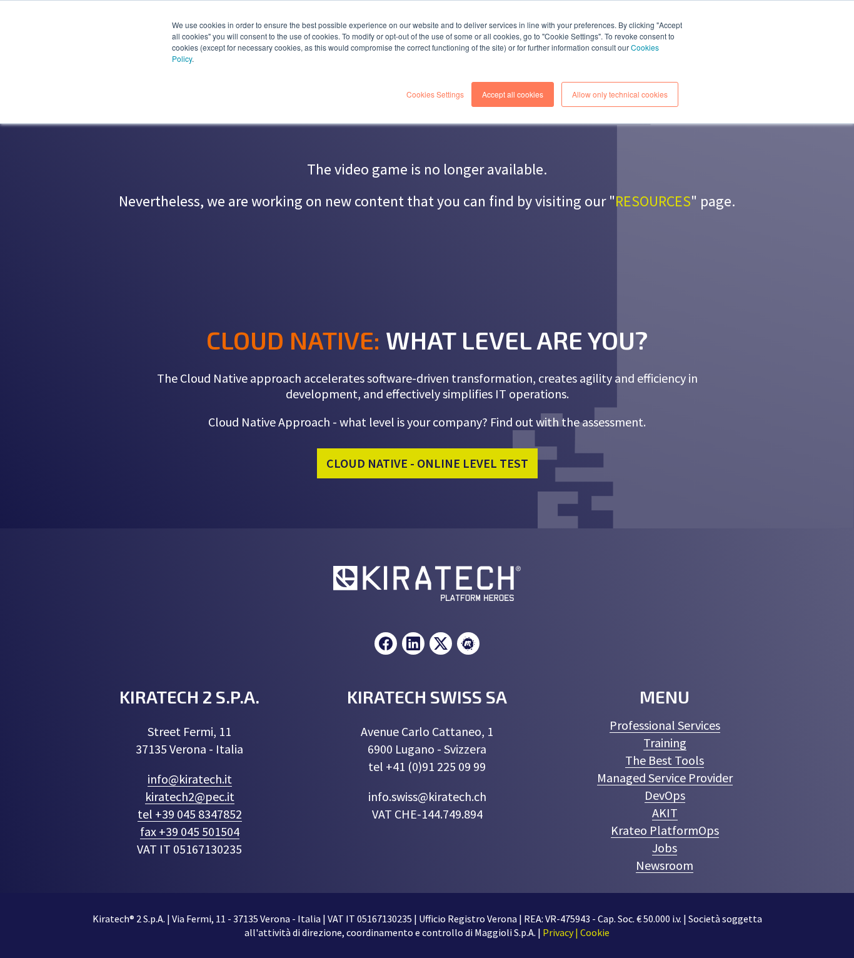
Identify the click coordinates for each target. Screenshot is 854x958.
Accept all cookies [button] (512, 94)
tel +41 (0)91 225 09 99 (427, 766)
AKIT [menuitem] (665, 812)
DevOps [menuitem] (665, 795)
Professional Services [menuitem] (665, 725)
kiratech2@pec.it (189, 796)
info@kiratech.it (190, 779)
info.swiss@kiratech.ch (427, 796)
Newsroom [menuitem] (664, 865)
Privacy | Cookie (576, 932)
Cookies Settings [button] (435, 94)
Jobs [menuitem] (664, 847)
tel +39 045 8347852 (190, 814)
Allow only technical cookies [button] (620, 94)
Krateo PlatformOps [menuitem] (665, 830)
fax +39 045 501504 (189, 831)
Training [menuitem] (664, 742)
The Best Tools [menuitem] (664, 760)
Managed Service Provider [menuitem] (665, 777)
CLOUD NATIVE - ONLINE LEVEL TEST (427, 463)
